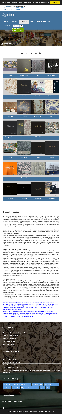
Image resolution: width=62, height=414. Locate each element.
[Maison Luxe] (24, 127)
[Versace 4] (24, 189)
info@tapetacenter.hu (14, 9)
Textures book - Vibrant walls (22, 384)
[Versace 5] (38, 189)
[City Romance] (52, 86)
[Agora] (10, 66)
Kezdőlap (6, 22)
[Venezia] (52, 168)
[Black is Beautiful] (52, 66)
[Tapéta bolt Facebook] (4, 408)
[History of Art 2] (38, 107)
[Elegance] (24, 107)
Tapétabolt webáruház (9, 365)
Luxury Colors (48, 384)
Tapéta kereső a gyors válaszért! (17, 29)
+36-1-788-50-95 (19, 7)
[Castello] (24, 86)
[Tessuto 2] (52, 148)
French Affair (7, 388)
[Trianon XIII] (24, 168)
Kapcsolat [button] (7, 26)
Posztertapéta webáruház (10, 359)
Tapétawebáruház (8, 357)
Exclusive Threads (37, 384)
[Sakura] (10, 148)
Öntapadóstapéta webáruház (11, 362)
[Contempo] (10, 107)
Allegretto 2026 (25, 388)
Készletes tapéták (40, 22)
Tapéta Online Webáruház (10, 367)
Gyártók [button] (14, 22)
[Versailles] (52, 189)
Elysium (42, 388)
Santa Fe (56, 384)
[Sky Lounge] (24, 148)
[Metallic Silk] (38, 127)
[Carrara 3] (10, 86)
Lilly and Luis (16, 388)
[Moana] (52, 127)
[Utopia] (38, 168)
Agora (10, 384)
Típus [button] (49, 22)
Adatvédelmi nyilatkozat (47, 411)
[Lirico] (52, 107)
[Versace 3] (10, 189)
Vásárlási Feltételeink (32, 411)
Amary (5, 384)
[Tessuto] (38, 148)
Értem (55, 3)
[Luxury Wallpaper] (10, 127)
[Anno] (38, 66)
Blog (31, 22)
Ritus (47, 388)
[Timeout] (10, 168)
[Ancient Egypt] (24, 66)
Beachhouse (35, 388)
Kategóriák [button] (23, 22)
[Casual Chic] (38, 86)
